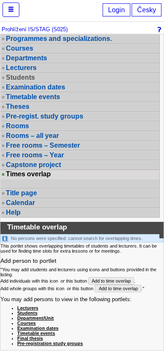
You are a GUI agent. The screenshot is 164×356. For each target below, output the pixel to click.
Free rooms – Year (35, 155)
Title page (21, 193)
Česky (146, 9)
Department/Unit (35, 318)
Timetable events (33, 96)
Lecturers (21, 67)
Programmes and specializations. (59, 38)
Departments (26, 58)
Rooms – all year (32, 135)
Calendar (20, 202)
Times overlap (28, 174)
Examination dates (35, 87)
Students (27, 313)
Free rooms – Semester (43, 145)
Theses (17, 106)
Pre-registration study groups (50, 343)
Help (13, 212)
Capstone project (33, 164)
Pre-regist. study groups (44, 116)
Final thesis (30, 338)
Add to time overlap (111, 280)
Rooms (17, 125)
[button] (11, 10)
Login (116, 9)
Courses (19, 48)
